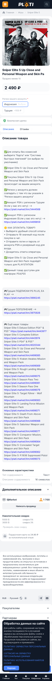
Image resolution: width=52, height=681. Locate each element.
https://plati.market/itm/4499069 (22, 365)
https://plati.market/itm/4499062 (22, 451)
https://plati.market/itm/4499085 (22, 355)
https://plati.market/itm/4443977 (29, 331)
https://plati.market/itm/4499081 (22, 382)
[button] (6, 677)
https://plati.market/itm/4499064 (22, 441)
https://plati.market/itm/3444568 (22, 209)
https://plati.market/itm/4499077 (22, 431)
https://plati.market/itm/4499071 (22, 410)
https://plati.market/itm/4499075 (22, 376)
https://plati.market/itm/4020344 (22, 345)
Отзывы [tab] (24, 129)
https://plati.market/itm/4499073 (22, 458)
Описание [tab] (8, 129)
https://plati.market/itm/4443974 (22, 338)
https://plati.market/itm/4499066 (22, 420)
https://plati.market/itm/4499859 (22, 221)
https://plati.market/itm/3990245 (22, 297)
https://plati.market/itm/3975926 (22, 312)
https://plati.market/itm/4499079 (22, 389)
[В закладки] (44, 21)
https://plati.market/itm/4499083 (22, 400)
